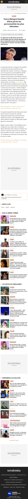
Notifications (6, 487)
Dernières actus (7, 13)
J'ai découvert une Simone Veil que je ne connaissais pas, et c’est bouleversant (18, 291)
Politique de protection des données (13, 482)
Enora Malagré (19, 82)
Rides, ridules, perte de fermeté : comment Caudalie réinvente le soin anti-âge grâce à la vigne (18, 424)
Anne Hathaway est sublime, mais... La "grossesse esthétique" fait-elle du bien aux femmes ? (18, 415)
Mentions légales (13, 477)
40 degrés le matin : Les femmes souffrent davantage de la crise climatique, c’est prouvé (18, 434)
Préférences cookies (20, 487)
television (13, 207)
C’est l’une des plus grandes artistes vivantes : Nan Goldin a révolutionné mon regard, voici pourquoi (18, 336)
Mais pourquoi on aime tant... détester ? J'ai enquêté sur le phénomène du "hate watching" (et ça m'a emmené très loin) (18, 301)
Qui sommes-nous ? (21, 474)
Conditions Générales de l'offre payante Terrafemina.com (13, 484)
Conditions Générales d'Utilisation (8, 474)
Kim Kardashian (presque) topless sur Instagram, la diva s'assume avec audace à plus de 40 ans (18, 276)
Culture (12, 13)
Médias (7, 207)
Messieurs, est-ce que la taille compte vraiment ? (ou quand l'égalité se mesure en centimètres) (17, 395)
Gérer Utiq (12, 487)
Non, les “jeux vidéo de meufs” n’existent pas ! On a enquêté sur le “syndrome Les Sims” (18, 385)
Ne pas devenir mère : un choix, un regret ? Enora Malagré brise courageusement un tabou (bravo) (18, 221)
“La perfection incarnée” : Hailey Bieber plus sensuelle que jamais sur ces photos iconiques (18, 254)
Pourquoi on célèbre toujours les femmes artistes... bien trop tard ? (18, 405)
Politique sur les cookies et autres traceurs (13, 479)
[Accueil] (13, 2)
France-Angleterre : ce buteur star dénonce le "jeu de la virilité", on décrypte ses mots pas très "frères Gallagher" (18, 325)
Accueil (2, 13)
